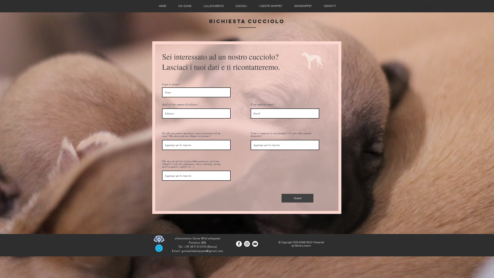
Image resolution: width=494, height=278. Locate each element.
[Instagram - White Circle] (247, 244)
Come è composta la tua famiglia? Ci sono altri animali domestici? (281, 134)
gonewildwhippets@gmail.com (202, 251)
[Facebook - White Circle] (239, 244)
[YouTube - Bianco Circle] (255, 244)
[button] (241, 6)
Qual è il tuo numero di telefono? (180, 104)
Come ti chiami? (171, 84)
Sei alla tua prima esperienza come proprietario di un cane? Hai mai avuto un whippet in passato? (191, 134)
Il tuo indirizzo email (262, 104)
